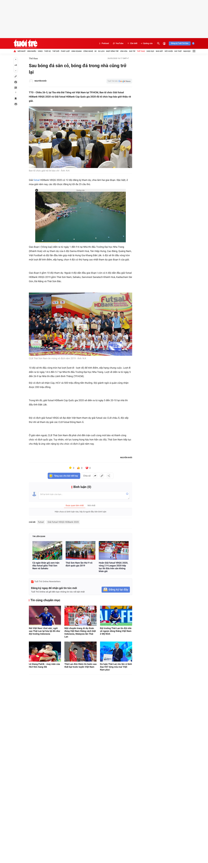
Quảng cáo (148, 43)
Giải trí (132, 51)
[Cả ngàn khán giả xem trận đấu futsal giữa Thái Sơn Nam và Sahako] (47, 550)
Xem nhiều (31, 51)
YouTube (119, 43)
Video (40, 51)
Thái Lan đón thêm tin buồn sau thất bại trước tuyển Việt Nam (80, 665)
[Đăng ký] (116, 590)
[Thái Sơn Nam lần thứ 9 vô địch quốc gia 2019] (81, 550)
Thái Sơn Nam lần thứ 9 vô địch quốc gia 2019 (79, 564)
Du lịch (101, 51)
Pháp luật (65, 51)
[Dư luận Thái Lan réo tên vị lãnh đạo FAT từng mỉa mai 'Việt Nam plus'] (116, 652)
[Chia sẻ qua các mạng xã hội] (108, 476)
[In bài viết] (15, 104)
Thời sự (47, 51)
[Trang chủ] (14, 51)
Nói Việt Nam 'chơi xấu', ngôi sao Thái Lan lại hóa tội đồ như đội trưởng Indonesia (44, 631)
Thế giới (55, 51)
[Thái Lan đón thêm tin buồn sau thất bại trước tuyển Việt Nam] (80, 652)
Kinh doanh (76, 51)
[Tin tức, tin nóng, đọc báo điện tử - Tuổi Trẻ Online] (25, 43)
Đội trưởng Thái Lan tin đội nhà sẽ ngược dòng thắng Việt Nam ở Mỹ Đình (115, 631)
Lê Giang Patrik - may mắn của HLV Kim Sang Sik (44, 665)
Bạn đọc (187, 51)
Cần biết (133, 43)
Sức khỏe (169, 51)
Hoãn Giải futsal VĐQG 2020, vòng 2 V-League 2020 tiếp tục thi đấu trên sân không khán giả (113, 567)
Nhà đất (159, 51)
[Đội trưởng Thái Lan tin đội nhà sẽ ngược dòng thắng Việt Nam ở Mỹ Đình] (116, 616)
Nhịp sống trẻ (112, 51)
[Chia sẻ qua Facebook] (95, 476)
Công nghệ (88, 51)
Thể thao (141, 51)
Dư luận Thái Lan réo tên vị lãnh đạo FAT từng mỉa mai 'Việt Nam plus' (116, 667)
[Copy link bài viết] (102, 476)
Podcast (105, 43)
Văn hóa (123, 51)
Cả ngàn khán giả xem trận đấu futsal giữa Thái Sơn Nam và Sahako (45, 565)
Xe (96, 51)
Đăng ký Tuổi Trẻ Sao (179, 43)
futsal (37, 180)
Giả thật (178, 51)
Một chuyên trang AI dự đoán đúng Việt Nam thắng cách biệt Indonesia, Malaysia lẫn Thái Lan (80, 632)
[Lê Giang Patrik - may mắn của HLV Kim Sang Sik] (45, 652)
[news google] (119, 81)
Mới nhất (22, 51)
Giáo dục (150, 51)
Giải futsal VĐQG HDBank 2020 (63, 522)
